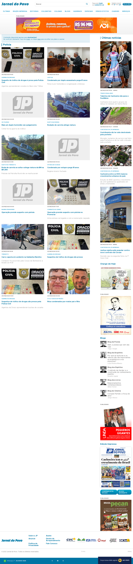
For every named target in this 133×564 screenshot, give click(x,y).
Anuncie (32, 539)
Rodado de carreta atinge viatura (61, 125)
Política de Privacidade (34, 544)
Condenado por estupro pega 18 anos (63, 167)
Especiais (89, 11)
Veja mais (127, 4)
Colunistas (46, 11)
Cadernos (77, 11)
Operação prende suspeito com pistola (18, 212)
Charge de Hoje (108, 264)
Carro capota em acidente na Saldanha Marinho (22, 257)
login (101, 3)
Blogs (67, 11)
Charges (115, 11)
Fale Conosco (51, 543)
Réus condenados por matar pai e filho (63, 301)
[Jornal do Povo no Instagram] (63, 561)
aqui (39, 39)
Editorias (34, 11)
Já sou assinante (123, 492)
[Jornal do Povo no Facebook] (58, 561)
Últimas (6, 11)
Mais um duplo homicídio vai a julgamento (19, 125)
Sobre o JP (33, 536)
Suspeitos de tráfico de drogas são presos (65, 257)
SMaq (129, 551)
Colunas (58, 11)
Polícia (7, 44)
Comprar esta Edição (107, 492)
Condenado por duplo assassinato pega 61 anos (67, 80)
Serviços (126, 11)
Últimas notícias (111, 38)
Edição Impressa (20, 11)
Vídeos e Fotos (102, 11)
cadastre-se (99, 5)
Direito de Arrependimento (53, 539)
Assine (48, 536)
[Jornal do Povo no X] (52, 561)
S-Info (83, 551)
